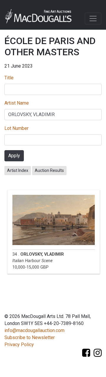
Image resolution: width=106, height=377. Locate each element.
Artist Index (17, 170)
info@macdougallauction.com (34, 330)
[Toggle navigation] (93, 18)
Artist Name (16, 103)
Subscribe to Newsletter (29, 337)
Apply (14, 155)
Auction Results (49, 170)
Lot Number (16, 128)
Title (9, 78)
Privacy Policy (19, 344)
